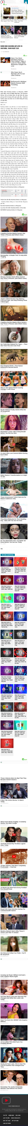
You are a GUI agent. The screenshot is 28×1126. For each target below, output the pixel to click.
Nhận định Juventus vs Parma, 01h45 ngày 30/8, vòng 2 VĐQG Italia (20, 625)
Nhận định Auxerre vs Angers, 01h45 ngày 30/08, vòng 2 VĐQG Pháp (20, 643)
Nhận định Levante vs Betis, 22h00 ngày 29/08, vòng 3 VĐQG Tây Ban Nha (20, 715)
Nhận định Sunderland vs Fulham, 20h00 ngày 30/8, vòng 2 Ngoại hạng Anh (20, 588)
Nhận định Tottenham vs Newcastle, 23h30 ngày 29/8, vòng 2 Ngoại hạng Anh (7, 679)
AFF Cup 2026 (15, 1120)
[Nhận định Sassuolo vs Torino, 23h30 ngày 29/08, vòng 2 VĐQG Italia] (20, 689)
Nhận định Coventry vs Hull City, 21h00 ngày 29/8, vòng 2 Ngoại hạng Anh (20, 733)
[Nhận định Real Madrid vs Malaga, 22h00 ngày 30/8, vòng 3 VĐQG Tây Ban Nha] (20, 562)
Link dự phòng (7, 1123)
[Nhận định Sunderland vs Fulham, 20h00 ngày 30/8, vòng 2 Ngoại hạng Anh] (20, 580)
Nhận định (3, 41)
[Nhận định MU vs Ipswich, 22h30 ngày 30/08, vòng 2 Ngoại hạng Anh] (7, 562)
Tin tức (5, 1115)
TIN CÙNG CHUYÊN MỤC (8, 555)
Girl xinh (18, 1115)
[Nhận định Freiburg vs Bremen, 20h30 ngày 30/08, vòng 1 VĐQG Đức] (7, 580)
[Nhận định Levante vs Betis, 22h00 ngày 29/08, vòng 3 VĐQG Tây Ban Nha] (20, 707)
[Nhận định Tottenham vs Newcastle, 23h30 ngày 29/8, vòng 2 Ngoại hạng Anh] (7, 671)
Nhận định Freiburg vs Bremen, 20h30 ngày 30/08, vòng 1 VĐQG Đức (7, 587)
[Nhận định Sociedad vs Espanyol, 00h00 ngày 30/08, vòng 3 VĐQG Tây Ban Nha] (20, 653)
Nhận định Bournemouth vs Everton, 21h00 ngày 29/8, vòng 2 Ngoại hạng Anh (6, 733)
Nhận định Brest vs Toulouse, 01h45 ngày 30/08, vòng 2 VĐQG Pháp (6, 661)
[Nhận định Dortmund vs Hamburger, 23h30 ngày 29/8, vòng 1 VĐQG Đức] (7, 707)
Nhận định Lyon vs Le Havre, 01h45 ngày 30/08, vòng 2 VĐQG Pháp (6, 643)
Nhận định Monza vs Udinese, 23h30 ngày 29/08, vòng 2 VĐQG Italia (19, 679)
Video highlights (15, 1118)
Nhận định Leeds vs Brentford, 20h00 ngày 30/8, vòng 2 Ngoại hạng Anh (6, 606)
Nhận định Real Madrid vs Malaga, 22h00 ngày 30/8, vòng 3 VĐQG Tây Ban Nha (20, 570)
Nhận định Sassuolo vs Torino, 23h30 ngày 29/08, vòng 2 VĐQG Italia (20, 697)
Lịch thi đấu (6, 1118)
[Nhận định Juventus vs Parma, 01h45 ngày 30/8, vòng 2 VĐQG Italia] (20, 616)
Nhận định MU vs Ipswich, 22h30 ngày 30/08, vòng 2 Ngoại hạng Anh (6, 570)
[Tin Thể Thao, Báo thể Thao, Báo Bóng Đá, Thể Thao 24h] (3, 2)
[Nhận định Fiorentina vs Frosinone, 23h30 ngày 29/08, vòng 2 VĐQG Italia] (7, 689)
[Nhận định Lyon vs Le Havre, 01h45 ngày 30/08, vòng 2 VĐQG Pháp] (7, 634)
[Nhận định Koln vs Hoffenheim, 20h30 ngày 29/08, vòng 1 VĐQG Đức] (7, 743)
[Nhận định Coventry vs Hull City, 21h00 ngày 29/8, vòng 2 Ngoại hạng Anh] (20, 725)
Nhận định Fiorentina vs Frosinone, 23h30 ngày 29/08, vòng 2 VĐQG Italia (6, 697)
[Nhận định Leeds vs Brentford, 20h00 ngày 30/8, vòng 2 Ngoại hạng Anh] (7, 598)
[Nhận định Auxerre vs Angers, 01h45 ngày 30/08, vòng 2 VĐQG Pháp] (20, 634)
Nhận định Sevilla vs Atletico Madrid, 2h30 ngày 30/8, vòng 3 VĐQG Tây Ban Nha (7, 625)
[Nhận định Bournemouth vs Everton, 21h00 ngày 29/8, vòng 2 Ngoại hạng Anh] (7, 725)
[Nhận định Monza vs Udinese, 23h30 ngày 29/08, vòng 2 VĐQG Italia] (20, 671)
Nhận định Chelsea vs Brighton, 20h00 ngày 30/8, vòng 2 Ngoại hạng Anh (20, 606)
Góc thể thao (6, 1120)
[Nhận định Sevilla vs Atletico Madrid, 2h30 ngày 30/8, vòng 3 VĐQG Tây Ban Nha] (7, 616)
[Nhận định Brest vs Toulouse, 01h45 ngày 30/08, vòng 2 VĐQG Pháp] (7, 653)
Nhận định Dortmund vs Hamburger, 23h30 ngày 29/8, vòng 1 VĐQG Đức (6, 714)
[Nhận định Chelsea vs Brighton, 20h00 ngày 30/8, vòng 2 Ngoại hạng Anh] (20, 598)
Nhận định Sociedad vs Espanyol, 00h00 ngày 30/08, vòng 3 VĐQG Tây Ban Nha (20, 661)
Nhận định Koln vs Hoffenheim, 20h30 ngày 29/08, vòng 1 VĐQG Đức (7, 751)
